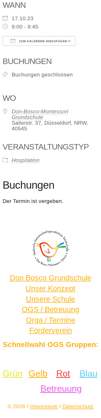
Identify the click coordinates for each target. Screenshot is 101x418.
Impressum (44, 406)
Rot (63, 373)
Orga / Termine (50, 320)
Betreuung (61, 388)
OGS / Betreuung (50, 309)
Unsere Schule (50, 299)
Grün (13, 373)
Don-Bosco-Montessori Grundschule (40, 114)
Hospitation (26, 160)
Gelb (37, 373)
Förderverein (50, 330)
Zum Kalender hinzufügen (42, 41)
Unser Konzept (50, 288)
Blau (88, 373)
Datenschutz (77, 406)
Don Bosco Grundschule (50, 278)
